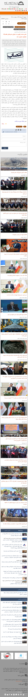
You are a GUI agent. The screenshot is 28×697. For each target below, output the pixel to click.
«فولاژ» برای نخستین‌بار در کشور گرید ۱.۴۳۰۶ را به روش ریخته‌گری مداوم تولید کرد (14, 482)
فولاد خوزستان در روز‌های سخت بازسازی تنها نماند (12, 578)
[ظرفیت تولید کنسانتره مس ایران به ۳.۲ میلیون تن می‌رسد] (14, 389)
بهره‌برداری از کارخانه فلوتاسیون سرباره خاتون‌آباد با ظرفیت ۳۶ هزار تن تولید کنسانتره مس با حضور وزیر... (15, 377)
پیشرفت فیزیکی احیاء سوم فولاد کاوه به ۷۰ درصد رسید (12, 633)
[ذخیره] (9, 24)
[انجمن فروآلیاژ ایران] (21, 656)
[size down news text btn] (3, 21)
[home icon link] (23, 13)
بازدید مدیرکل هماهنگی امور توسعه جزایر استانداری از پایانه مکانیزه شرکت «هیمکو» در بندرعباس (12, 556)
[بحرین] (26, 9)
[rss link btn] (18, 695)
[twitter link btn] (11, 695)
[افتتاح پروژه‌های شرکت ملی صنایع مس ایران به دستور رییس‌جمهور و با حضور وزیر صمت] (14, 430)
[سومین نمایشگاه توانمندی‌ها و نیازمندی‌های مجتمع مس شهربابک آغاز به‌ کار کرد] (14, 451)
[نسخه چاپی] (3, 24)
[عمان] (3, 9)
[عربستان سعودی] (22, 10)
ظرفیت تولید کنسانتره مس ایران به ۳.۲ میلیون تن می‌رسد (15, 398)
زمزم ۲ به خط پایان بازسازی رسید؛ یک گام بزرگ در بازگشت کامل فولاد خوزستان (12, 534)
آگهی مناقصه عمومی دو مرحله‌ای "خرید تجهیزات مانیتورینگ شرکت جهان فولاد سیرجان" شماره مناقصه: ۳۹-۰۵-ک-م (15, 573)
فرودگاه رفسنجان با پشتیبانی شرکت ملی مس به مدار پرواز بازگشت (15, 255)
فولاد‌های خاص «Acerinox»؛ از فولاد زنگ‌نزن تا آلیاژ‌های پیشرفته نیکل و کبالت (14, 335)
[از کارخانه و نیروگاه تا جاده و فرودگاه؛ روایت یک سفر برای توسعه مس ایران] (14, 183)
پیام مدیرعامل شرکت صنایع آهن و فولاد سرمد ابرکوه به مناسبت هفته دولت (11, 567)
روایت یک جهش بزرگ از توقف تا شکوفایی (18, 583)
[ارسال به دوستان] (6, 24)
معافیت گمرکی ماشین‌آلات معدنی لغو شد (19, 172)
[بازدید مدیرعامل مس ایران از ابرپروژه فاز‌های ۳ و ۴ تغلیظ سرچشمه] (14, 494)
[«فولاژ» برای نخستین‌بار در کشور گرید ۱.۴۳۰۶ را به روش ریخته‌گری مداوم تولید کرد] (14, 472)
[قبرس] (24, 9)
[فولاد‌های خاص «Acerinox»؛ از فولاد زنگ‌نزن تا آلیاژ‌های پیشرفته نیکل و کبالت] (14, 325)
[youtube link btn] (7, 695)
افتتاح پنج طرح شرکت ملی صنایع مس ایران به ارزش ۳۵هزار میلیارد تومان (15, 214)
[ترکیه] (19, 10)
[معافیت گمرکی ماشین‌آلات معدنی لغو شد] (14, 164)
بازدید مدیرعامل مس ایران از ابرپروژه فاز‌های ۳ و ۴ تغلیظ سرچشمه (16, 503)
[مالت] (7, 9)
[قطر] (26, 10)
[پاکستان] (19, 9)
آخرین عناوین (7, 530)
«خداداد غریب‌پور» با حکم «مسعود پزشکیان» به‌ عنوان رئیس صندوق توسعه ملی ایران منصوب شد (12, 625)
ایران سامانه (20, 692)
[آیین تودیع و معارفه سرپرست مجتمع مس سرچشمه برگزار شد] (14, 515)
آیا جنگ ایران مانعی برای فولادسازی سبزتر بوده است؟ (12, 552)
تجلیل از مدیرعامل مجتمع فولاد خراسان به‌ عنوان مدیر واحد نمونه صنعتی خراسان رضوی (15, 540)
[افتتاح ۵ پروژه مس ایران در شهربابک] (14, 226)
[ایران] (17, 9)
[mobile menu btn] (26, 13)
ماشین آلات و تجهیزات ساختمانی (19, 29)
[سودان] (5, 9)
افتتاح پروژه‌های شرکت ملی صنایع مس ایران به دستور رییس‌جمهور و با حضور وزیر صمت (16, 439)
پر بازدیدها (20, 530)
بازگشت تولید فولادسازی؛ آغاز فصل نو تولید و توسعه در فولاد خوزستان (14, 562)
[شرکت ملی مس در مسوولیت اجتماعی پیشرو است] (14, 266)
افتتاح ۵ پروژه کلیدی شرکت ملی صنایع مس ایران (17, 314)
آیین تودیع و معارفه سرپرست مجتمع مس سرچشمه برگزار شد (15, 524)
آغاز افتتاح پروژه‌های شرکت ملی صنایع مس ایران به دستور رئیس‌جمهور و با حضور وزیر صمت (12, 620)
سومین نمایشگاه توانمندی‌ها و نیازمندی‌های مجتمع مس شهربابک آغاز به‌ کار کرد (16, 461)
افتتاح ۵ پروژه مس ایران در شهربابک (20, 234)
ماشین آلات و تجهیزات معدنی (20, 27)
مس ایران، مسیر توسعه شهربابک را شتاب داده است (17, 295)
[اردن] (2, 9)
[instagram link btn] (14, 695)
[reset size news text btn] (6, 21)
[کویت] (12, 9)
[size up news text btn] (9, 21)
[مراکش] (14, 9)
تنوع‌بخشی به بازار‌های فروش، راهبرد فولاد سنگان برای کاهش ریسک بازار (12, 603)
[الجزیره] (22, 9)
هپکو (25, 126)
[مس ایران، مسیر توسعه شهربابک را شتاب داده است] (14, 286)
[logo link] (14, 4)
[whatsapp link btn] (16, 695)
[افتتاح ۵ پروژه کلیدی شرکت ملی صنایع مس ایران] (14, 306)
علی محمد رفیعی (19, 126)
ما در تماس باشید (19, 681)
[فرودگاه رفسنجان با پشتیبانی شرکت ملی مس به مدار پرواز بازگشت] (14, 245)
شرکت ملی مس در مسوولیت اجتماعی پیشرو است (17, 275)
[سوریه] (20, 10)
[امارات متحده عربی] (15, 10)
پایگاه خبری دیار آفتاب (19, 121)
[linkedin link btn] (5, 695)
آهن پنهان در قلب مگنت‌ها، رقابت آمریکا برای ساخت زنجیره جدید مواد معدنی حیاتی (15, 356)
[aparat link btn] (21, 694)
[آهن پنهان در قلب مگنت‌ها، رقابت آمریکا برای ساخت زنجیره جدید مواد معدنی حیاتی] (14, 346)
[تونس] (24, 10)
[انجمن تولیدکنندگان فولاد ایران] (7, 656)
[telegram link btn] (23, 695)
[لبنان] (15, 9)
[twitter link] (16, 130)
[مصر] (20, 9)
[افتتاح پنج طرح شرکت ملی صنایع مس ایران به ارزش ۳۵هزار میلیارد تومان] (14, 204)
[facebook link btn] (9, 695)
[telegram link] (20, 130)
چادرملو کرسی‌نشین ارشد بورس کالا (15, 629)
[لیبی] (9, 9)
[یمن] (17, 10)
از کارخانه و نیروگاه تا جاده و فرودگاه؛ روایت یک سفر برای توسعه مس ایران (14, 193)
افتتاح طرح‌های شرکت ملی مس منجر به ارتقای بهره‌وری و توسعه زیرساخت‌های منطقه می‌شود (14, 418)
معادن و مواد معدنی (22, 23)
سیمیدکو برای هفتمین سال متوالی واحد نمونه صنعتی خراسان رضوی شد (11, 615)
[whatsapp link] (18, 130)
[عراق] (10, 9)
